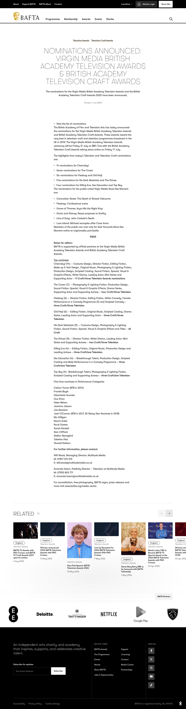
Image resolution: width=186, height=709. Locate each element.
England (19, 543)
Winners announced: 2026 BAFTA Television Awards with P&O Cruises (52, 530)
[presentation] (161, 513)
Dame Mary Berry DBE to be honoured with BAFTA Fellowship (133, 528)
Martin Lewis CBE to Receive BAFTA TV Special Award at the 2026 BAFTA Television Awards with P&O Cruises (160, 533)
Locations (125, 4)
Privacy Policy (35, 703)
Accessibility (19, 703)
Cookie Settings (52, 703)
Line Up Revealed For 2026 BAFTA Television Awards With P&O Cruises (106, 530)
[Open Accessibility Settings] (180, 703)
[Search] (171, 19)
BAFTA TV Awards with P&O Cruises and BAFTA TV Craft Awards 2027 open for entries (25, 531)
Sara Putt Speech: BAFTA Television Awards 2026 (77, 528)
